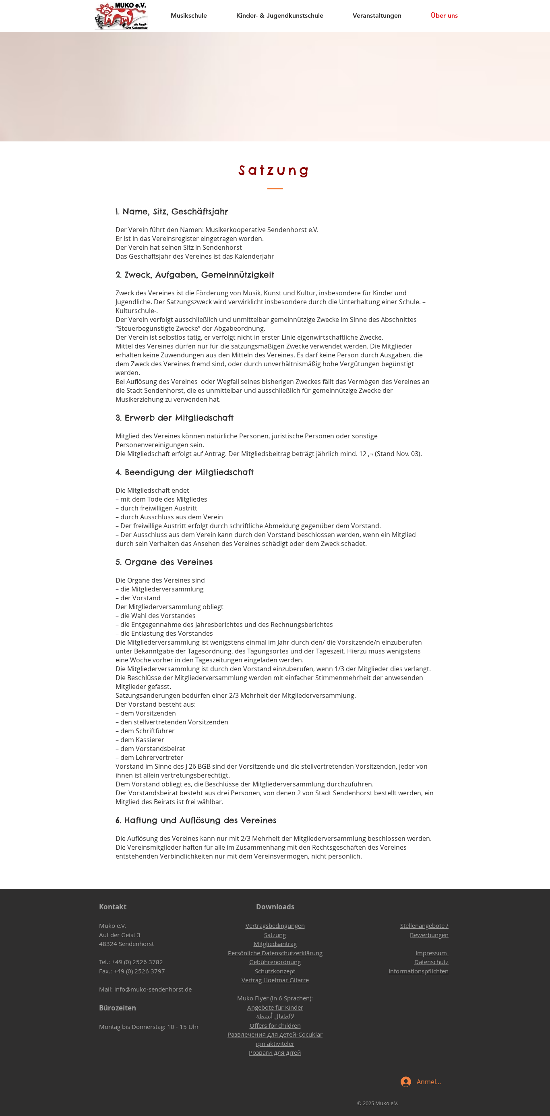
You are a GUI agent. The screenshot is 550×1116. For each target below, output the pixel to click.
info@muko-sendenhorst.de (153, 989)
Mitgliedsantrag (275, 944)
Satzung (275, 935)
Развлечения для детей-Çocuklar (275, 1034)
